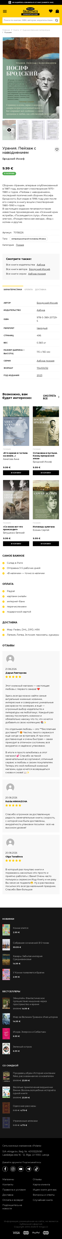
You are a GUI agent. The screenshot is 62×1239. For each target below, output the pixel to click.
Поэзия (20, 245)
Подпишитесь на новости (12, 1207)
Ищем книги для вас (45, 1189)
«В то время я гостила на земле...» (15, 454)
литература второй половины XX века (28, 239)
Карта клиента (41, 1184)
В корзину (16, 473)
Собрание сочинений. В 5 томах (31, 942)
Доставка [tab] (40, 289)
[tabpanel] (31, 339)
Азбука (41, 264)
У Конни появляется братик (28, 972)
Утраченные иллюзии (25, 1120)
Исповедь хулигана (44, 526)
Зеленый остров (22, 1046)
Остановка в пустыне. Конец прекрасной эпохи (45, 456)
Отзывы (37, 1179)
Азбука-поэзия (37, 273)
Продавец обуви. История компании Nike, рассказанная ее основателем (34, 1075)
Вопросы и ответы (44, 1194)
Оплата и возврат (12, 1200)
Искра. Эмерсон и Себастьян (29, 1031)
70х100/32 (42, 368)
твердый (42, 328)
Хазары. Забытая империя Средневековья (27, 958)
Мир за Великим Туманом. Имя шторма (35, 1017)
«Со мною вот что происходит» (13, 528)
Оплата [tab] (28, 289)
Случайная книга (43, 1200)
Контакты (7, 1184)
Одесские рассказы (24, 1106)
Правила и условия (14, 1189)
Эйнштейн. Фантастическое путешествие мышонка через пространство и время (30, 1001)
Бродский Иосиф (13, 158)
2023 (39, 375)
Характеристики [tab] (13, 289)
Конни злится (20, 928)
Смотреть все (49, 397)
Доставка (7, 1194)
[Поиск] (57, 20)
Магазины (8, 1179)
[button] (4, 11)
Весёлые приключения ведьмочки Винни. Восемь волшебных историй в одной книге (34, 1090)
